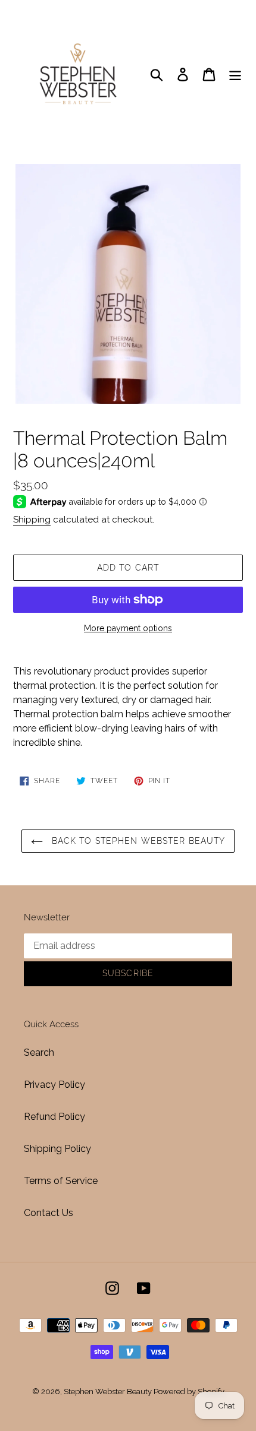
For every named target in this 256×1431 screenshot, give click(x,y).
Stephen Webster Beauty (109, 1391)
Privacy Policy (54, 1084)
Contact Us (48, 1212)
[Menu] (235, 74)
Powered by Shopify (189, 1391)
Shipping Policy (57, 1148)
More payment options (128, 628)
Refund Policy (54, 1116)
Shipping (32, 519)
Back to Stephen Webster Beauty (137, 841)
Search (39, 1052)
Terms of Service (61, 1180)
